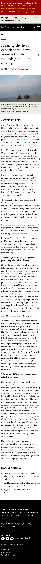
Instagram (19, 538)
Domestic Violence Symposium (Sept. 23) (17, 11)
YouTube (12, 538)
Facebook (3, 538)
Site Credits (5, 552)
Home (2, 34)
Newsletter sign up (11, 545)
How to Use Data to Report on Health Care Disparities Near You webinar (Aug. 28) (19, 6)
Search (34, 27)
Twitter (7, 538)
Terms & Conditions (8, 555)
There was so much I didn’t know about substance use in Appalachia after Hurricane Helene (21, 476)
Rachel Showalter (20, 69)
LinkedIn (28, 538)
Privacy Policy (6, 549)
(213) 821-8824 (12, 527)
